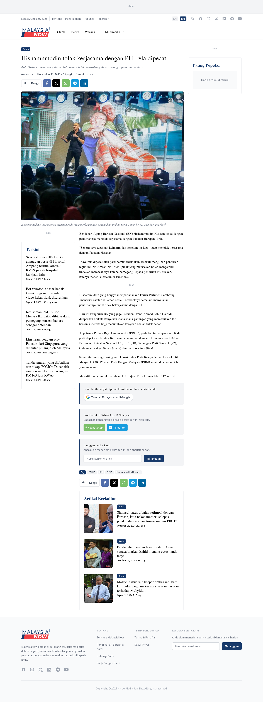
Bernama (27, 74)
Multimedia (112, 32)
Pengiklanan (73, 18)
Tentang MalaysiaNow (110, 637)
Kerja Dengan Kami (108, 663)
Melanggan (154, 458)
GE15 (109, 472)
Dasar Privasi (142, 644)
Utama (61, 32)
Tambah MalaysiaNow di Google (110, 397)
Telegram (119, 427)
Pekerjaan (103, 18)
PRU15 (92, 472)
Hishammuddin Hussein (128, 472)
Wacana (90, 32)
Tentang (57, 18)
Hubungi (89, 18)
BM (183, 18)
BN (101, 472)
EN (175, 18)
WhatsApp (96, 427)
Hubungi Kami (105, 656)
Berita (75, 32)
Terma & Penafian (145, 637)
